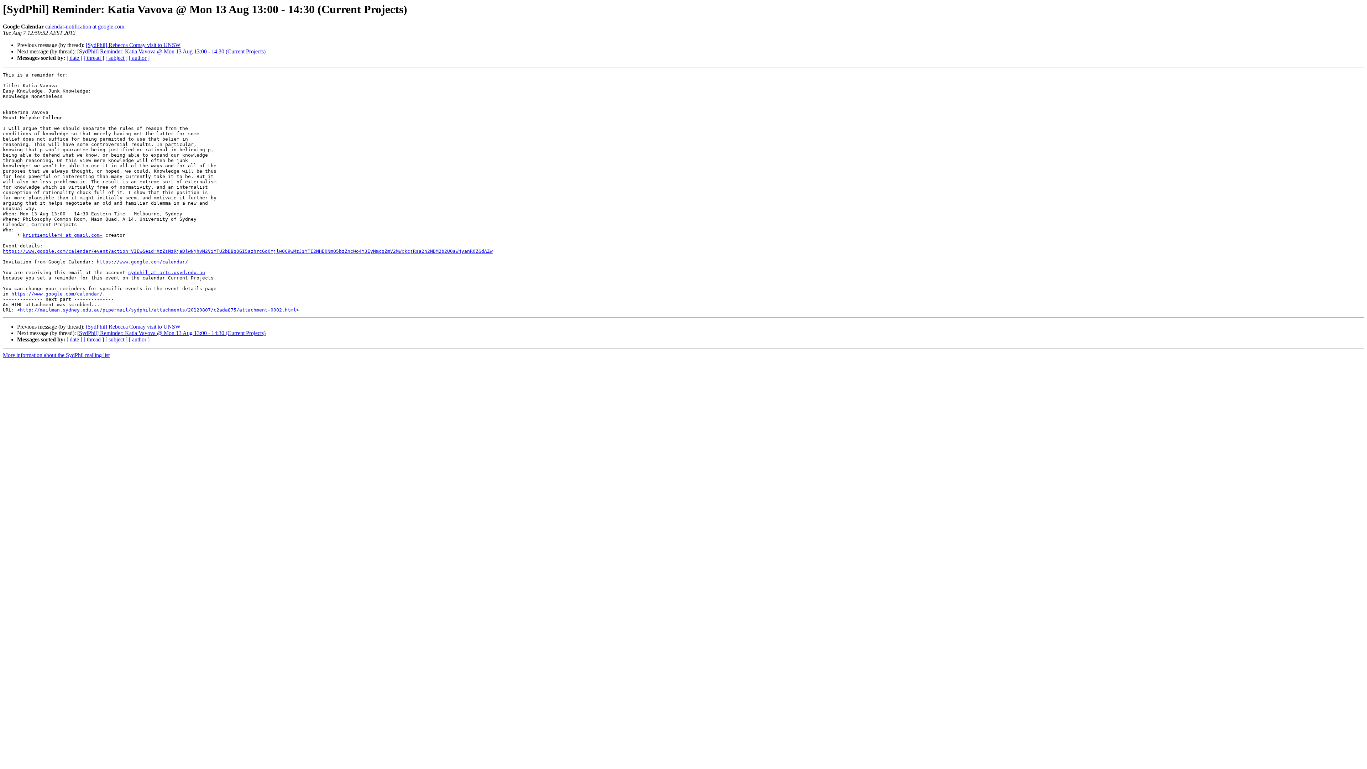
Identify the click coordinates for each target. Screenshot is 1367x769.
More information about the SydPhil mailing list (56, 355)
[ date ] (74, 58)
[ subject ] (116, 58)
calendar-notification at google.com (84, 26)
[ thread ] (94, 58)
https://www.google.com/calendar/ (142, 262)
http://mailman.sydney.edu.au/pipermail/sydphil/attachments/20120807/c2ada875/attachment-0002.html (158, 310)
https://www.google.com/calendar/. (58, 294)
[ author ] (139, 58)
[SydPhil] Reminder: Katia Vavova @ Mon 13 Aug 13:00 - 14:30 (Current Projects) (171, 51)
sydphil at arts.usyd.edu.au (166, 272)
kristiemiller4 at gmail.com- (63, 235)
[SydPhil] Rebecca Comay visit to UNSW (133, 45)
